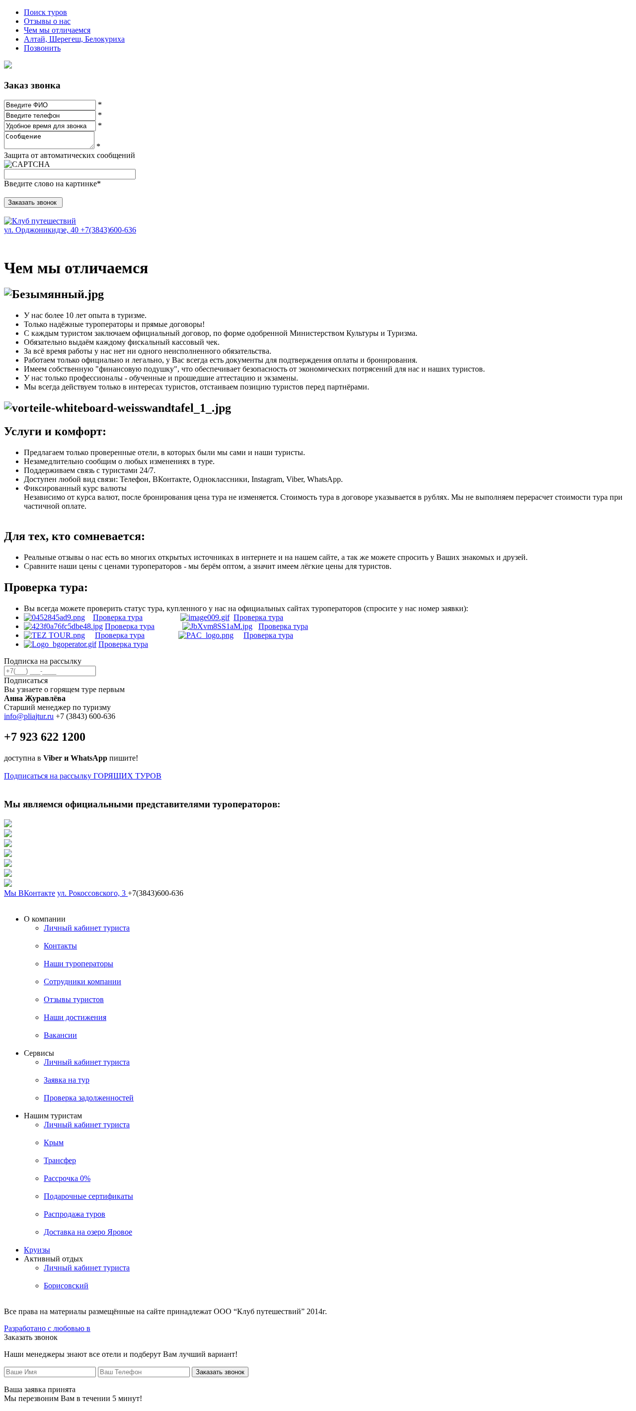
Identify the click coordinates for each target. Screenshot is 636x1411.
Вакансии (60, 1035)
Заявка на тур (66, 1080)
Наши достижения (75, 1017)
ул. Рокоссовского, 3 (92, 893)
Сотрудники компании (82, 981)
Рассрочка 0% (67, 1178)
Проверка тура (118, 617)
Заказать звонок (220, 1372)
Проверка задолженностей (89, 1098)
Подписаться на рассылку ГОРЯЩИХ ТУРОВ (82, 776)
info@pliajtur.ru (29, 716)
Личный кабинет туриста (87, 928)
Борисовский (66, 1285)
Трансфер (60, 1160)
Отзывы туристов (74, 999)
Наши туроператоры (78, 963)
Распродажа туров (74, 1214)
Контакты (60, 945)
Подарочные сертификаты (88, 1196)
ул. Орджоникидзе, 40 (42, 230)
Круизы (37, 1250)
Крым (54, 1142)
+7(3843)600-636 (108, 230)
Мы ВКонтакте (29, 893)
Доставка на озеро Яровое (88, 1232)
